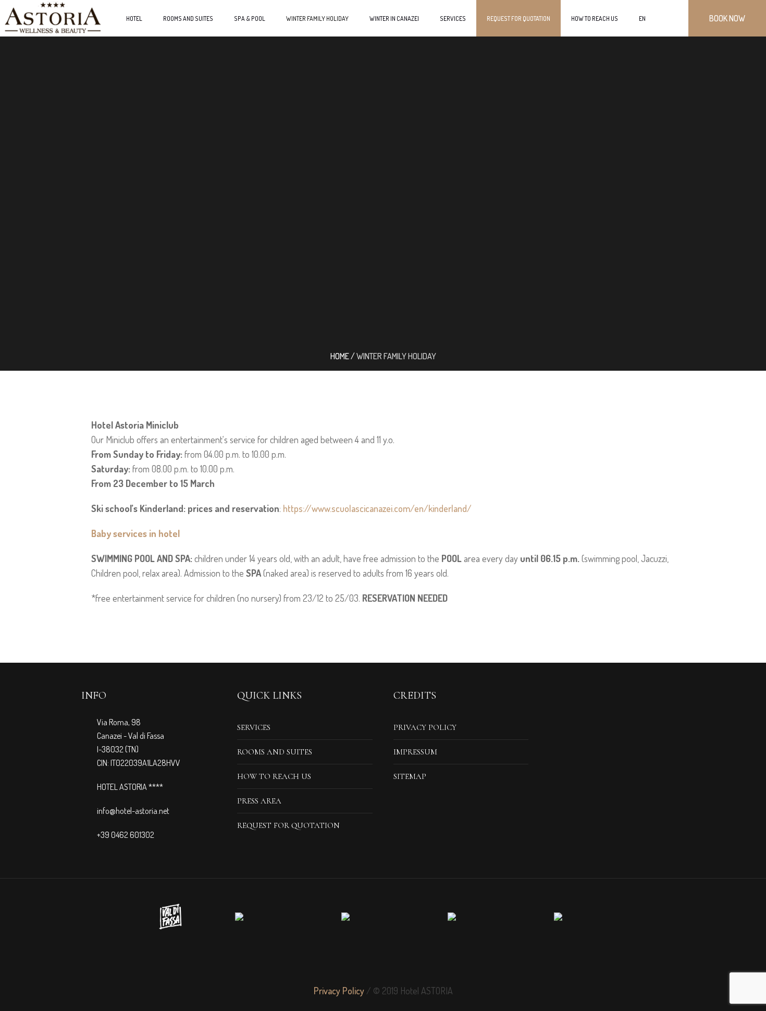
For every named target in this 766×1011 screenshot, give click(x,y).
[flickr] (402, 960)
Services (253, 727)
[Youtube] (420, 960)
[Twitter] (364, 960)
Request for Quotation (288, 825)
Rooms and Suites (274, 752)
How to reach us (274, 776)
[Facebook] (345, 960)
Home (339, 356)
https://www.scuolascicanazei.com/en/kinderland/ (377, 508)
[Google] (383, 960)
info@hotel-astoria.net (133, 811)
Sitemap (409, 776)
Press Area (259, 801)
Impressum (415, 752)
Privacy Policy (424, 727)
